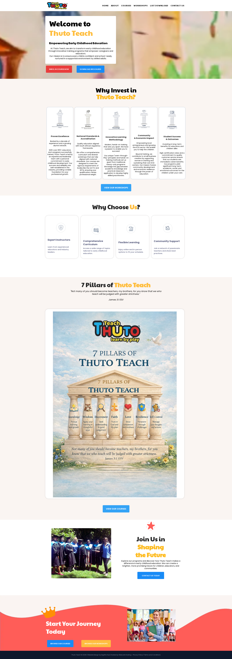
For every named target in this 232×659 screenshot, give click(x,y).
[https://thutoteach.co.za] (57, 5)
